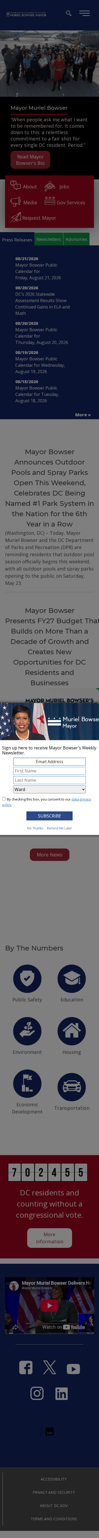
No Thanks (35, 828)
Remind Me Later (59, 828)
